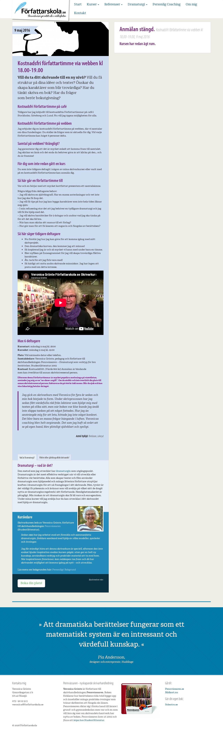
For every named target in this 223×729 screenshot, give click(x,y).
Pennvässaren (53, 526)
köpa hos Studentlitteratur (89, 720)
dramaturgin (63, 471)
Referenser (112, 4)
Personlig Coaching (166, 4)
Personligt (58, 569)
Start (78, 4)
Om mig (191, 4)
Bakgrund (70, 569)
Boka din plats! (31, 583)
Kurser (92, 4)
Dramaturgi (137, 4)
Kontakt (80, 13)
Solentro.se (171, 704)
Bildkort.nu (171, 692)
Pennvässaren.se (174, 689)
